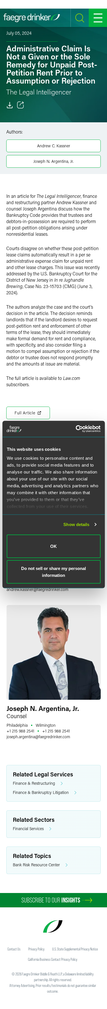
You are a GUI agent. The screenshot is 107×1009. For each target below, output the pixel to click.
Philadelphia (17, 725)
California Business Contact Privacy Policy (52, 959)
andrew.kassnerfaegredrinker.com (37, 589)
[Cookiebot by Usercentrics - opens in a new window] (76, 429)
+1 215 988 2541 (20, 731)
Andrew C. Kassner (53, 145)
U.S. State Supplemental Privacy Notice (75, 949)
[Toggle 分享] (20, 105)
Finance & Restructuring (34, 783)
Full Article (25, 412)
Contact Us (14, 949)
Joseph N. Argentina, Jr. (53, 161)
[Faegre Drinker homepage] (31, 17)
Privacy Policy (36, 949)
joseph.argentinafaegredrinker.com (38, 736)
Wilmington (46, 725)
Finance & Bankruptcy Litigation (41, 792)
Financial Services (28, 828)
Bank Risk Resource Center (36, 864)
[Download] (9, 105)
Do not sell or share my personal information (53, 572)
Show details (76, 524)
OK (53, 546)
